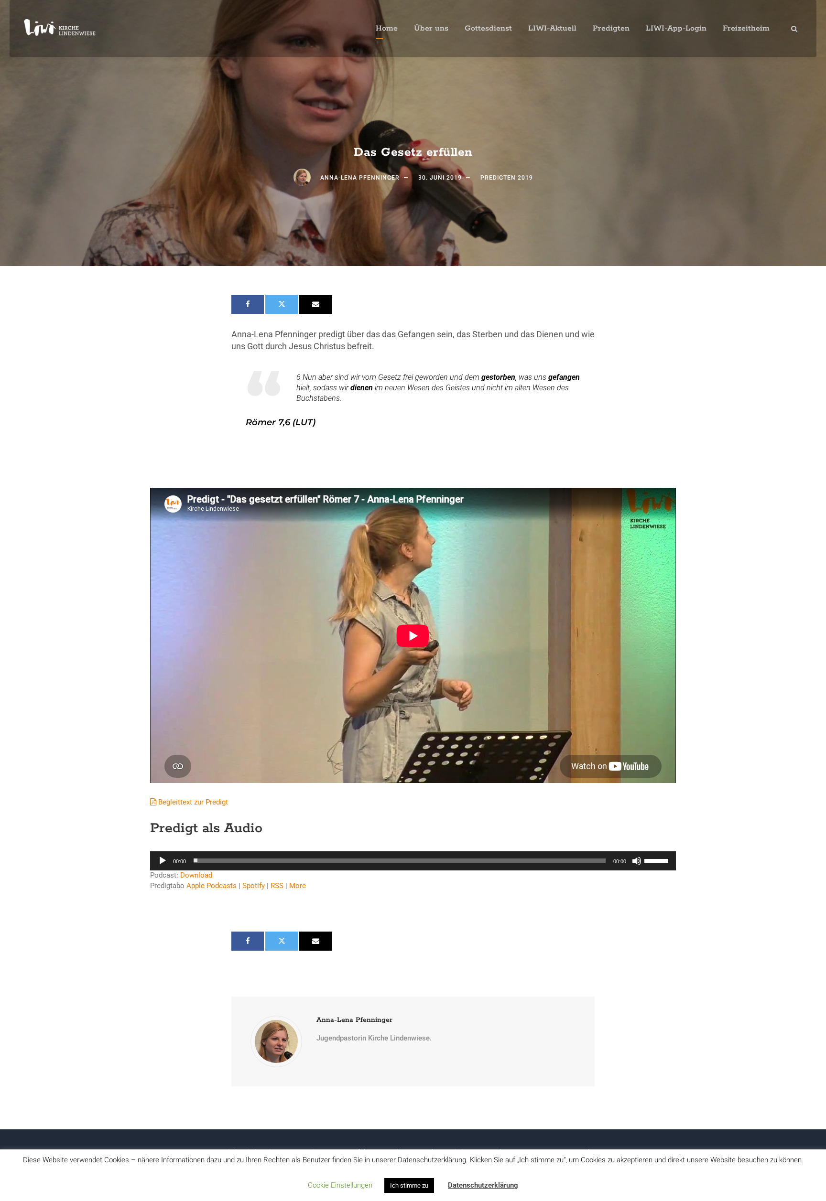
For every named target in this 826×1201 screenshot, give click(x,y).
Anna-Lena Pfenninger (360, 177)
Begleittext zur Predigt (192, 802)
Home (387, 28)
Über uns (431, 28)
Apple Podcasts (211, 885)
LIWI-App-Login (676, 28)
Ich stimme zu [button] (409, 1185)
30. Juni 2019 (440, 177)
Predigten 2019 (506, 177)
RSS (277, 885)
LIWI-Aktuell (552, 28)
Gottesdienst (488, 28)
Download (196, 875)
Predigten (611, 28)
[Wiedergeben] (162, 861)
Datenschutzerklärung (483, 1185)
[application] (413, 860)
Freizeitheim (746, 28)
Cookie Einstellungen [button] (340, 1185)
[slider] (657, 860)
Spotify (253, 885)
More (297, 885)
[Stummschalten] (636, 861)
